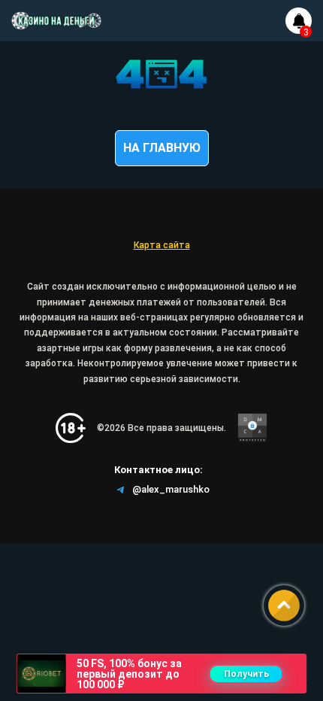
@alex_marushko (171, 489)
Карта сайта (162, 245)
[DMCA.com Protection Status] (252, 428)
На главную (162, 148)
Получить (246, 674)
